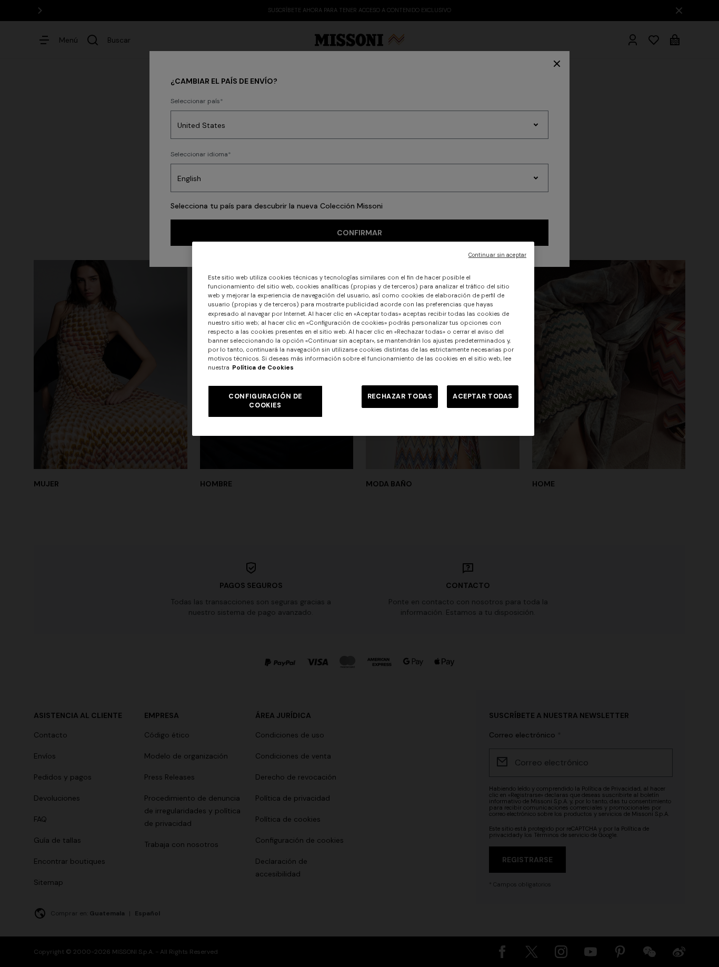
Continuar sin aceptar (497, 255)
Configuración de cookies (265, 401)
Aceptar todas (483, 396)
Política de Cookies (263, 368)
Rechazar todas (400, 396)
